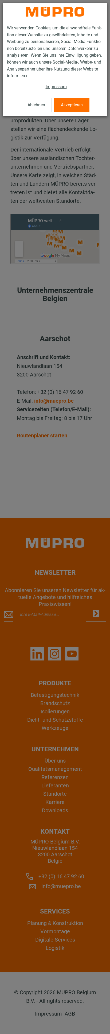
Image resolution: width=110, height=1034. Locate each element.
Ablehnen (36, 104)
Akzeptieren (72, 104)
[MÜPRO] (55, 12)
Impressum (56, 86)
